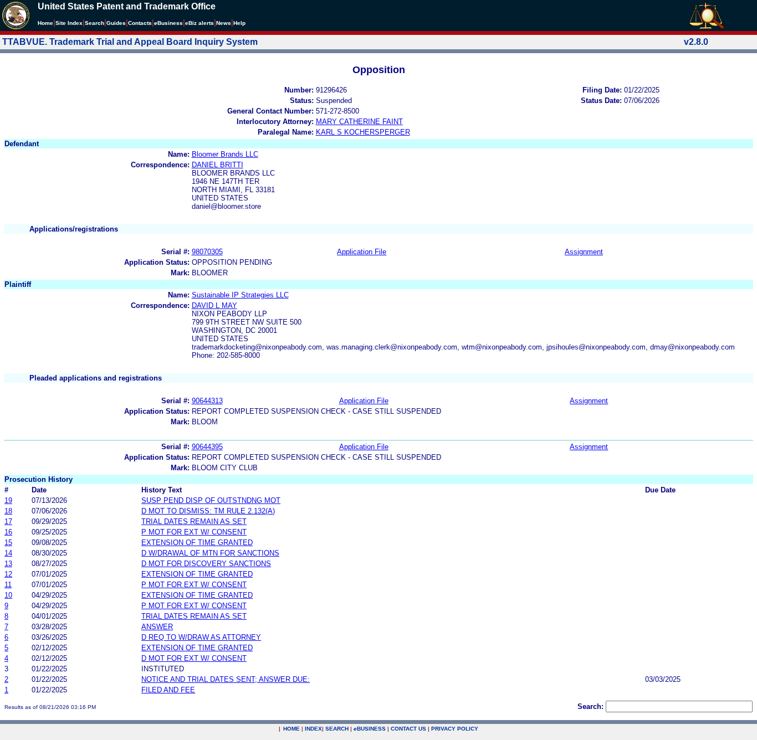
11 (8, 584)
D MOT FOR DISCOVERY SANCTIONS (206, 563)
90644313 (207, 401)
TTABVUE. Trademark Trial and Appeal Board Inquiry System (130, 42)
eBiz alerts (199, 23)
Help (239, 23)
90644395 (207, 447)
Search (94, 23)
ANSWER (157, 627)
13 (8, 563)
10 (8, 595)
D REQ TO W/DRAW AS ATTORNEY (201, 637)
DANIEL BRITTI (217, 165)
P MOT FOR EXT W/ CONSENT (194, 532)
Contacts (140, 23)
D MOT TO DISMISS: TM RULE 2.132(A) (208, 511)
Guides (116, 23)
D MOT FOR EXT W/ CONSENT (194, 658)
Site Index (69, 23)
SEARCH (337, 729)
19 (8, 500)
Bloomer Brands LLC (225, 154)
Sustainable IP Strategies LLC (240, 295)
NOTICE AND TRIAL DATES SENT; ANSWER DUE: (225, 679)
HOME (291, 729)
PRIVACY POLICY (454, 729)
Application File (361, 252)
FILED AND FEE (168, 690)
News (223, 23)
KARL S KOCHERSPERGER (363, 132)
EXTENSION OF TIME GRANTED (197, 542)
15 (8, 542)
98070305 (207, 252)
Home (45, 23)
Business (168, 23)
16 (8, 532)
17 (8, 521)
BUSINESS (370, 729)
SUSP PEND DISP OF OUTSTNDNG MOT (210, 500)
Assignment (584, 252)
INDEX (313, 729)
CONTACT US (408, 729)
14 (8, 553)
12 (8, 574)
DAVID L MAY (214, 305)
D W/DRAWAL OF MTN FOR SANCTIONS (210, 553)
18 (8, 511)
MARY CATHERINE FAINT (359, 121)
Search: (590, 706)
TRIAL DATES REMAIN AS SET (194, 521)
